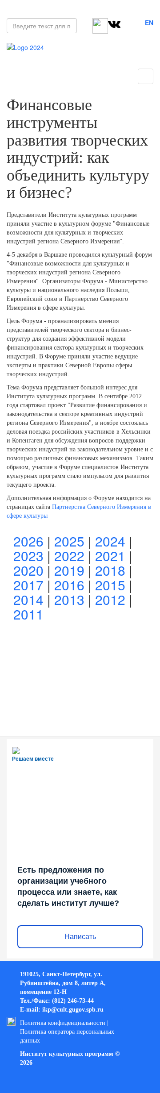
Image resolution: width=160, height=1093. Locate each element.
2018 (110, 570)
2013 (69, 599)
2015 (110, 584)
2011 (28, 613)
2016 (69, 584)
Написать (80, 936)
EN (149, 22)
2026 (28, 540)
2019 (69, 570)
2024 (110, 540)
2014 (28, 599)
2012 (110, 599)
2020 (28, 570)
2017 (28, 584)
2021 (110, 555)
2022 (69, 555)
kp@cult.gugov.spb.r (72, 1009)
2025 (69, 540)
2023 (28, 555)
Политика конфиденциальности (62, 1023)
